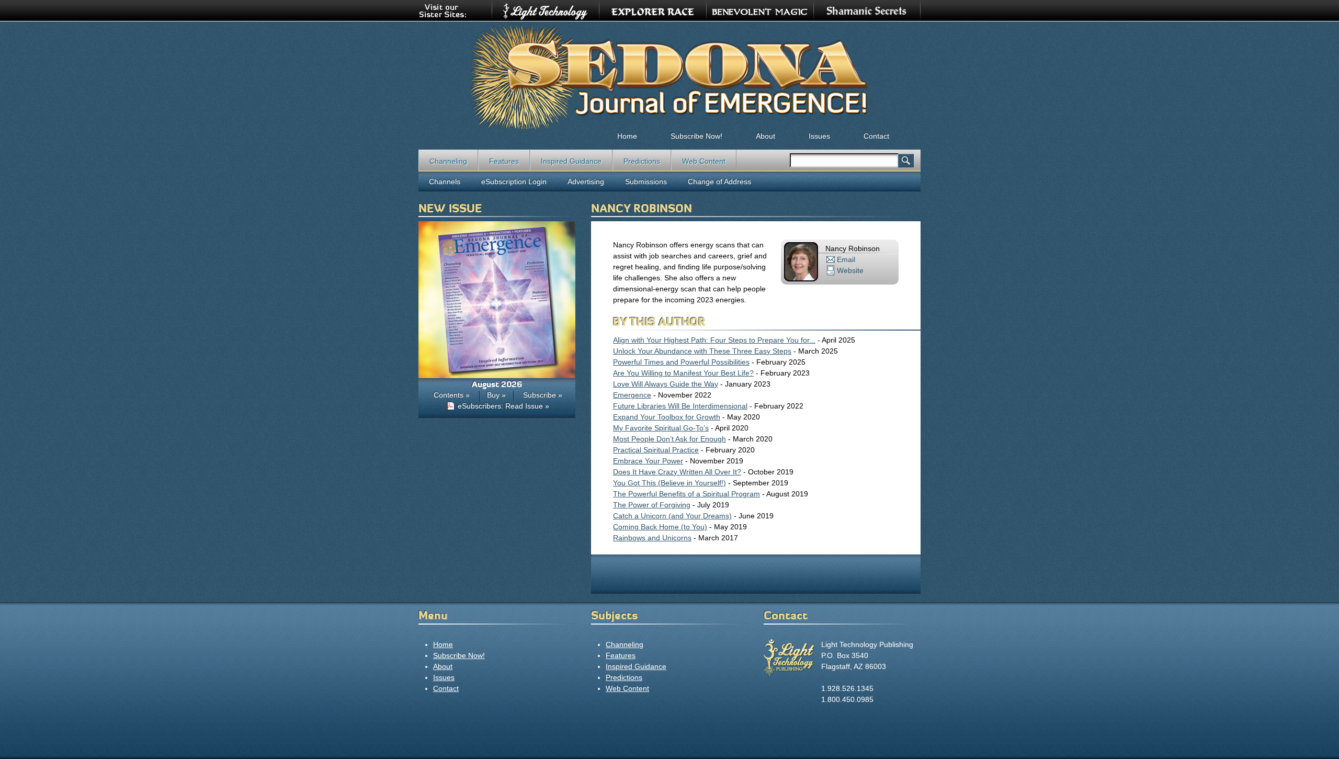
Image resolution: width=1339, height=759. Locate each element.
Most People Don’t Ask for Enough (669, 439)
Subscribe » (542, 395)
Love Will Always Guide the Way (665, 384)
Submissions (646, 181)
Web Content (703, 161)
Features (504, 161)
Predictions (641, 161)
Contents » (452, 395)
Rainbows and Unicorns (652, 538)
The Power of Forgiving (651, 505)
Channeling (448, 161)
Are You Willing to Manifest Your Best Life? (683, 373)
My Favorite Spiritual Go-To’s (661, 428)
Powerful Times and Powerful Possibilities (681, 362)
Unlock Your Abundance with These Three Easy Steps (702, 351)
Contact (876, 136)
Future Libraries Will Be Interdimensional (680, 406)
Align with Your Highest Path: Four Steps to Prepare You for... (714, 340)
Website (850, 270)
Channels (444, 181)
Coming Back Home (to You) (660, 527)
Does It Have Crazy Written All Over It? (677, 472)
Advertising (586, 181)
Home (627, 136)
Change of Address (719, 181)
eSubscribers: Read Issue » (503, 406)
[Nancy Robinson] (801, 279)
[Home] (669, 76)
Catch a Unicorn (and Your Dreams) (672, 516)
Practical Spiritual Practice (656, 450)
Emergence (632, 395)
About (765, 136)
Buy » (496, 395)
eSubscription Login (514, 181)
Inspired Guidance (571, 161)
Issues (819, 136)
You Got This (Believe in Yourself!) (669, 483)
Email (846, 259)
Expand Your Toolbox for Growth (666, 417)
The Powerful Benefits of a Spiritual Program (686, 494)
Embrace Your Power (648, 461)
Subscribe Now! (696, 136)
